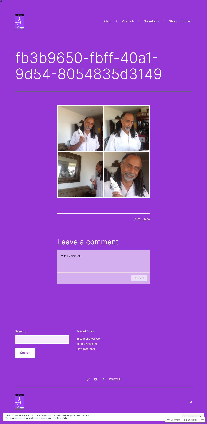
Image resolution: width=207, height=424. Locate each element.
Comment (139, 278)
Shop (173, 21)
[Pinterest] (88, 379)
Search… (21, 331)
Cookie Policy (62, 418)
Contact (186, 21)
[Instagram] (103, 379)
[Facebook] (96, 379)
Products (128, 21)
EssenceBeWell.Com (89, 338)
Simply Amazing (87, 343)
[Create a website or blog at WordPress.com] (191, 401)
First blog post (86, 348)
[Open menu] (116, 21)
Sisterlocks (152, 21)
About (108, 21)
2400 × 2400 (142, 219)
